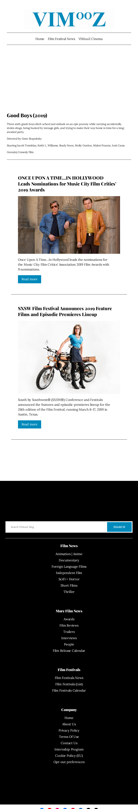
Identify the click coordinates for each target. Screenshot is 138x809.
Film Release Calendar (69, 651)
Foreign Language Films (69, 566)
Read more (30, 279)
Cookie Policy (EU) (69, 756)
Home (39, 39)
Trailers (69, 632)
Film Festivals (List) (69, 684)
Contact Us (69, 743)
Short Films (69, 585)
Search (119, 527)
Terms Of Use (69, 737)
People (69, 644)
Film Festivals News (69, 678)
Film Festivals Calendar (69, 690)
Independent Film (69, 573)
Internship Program (69, 749)
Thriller (69, 592)
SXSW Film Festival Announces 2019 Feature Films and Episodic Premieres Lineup (65, 311)
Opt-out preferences (69, 762)
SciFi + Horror (69, 579)
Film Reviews (68, 625)
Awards (69, 619)
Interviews (69, 638)
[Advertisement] (69, 83)
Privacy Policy (69, 730)
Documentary (69, 560)
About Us (69, 724)
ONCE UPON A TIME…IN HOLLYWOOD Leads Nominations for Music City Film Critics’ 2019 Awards (67, 184)
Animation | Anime (69, 554)
